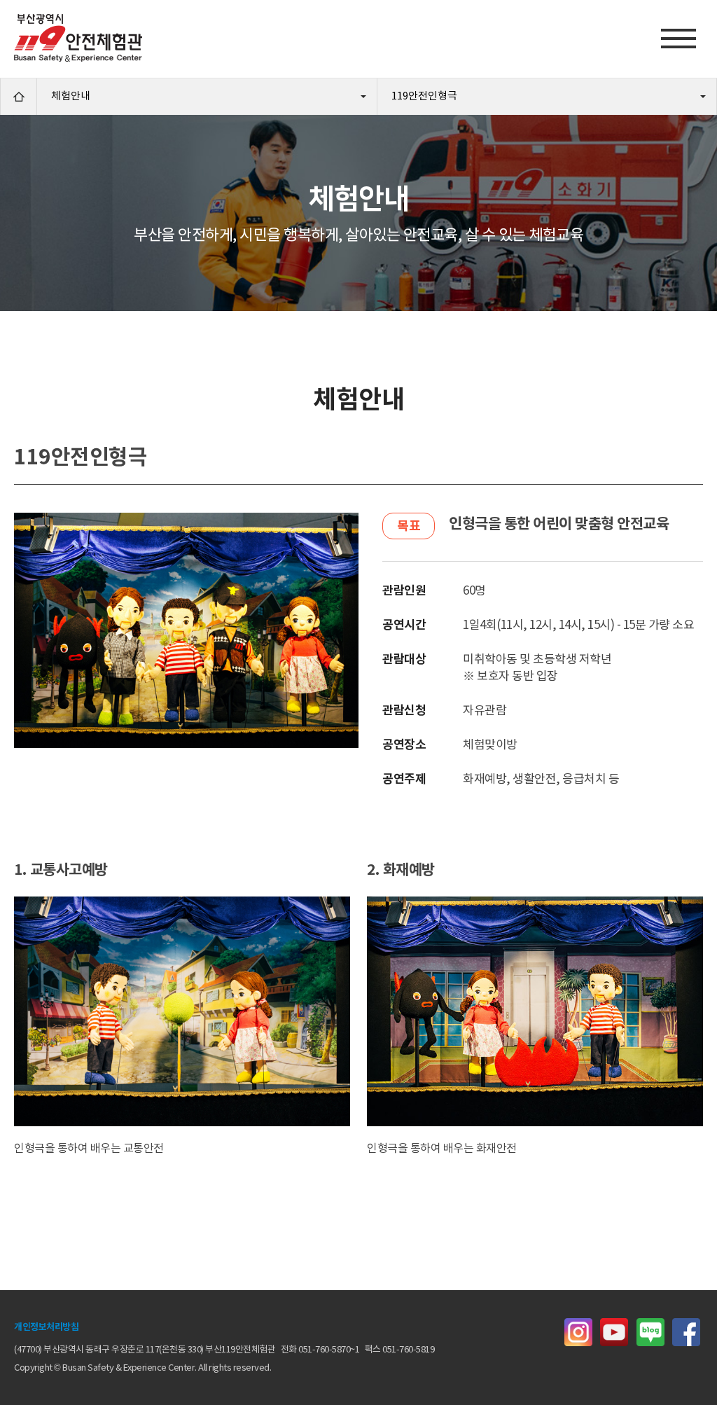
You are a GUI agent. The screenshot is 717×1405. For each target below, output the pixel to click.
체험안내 (70, 96)
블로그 (650, 1332)
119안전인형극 (424, 96)
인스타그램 (578, 1332)
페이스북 (686, 1332)
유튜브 (614, 1332)
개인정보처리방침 (46, 1327)
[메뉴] (678, 38)
